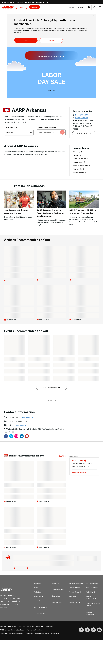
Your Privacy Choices (42, 633)
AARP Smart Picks (40, 607)
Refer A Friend (56, 602)
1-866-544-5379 (81, 115)
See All (61, 456)
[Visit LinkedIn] (99, 629)
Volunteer (37, 592)
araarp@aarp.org (81, 117)
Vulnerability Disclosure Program (11, 633)
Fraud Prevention (79, 159)
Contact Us (55, 583)
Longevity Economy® (90, 613)
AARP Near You (39, 614)
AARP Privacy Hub (14, 626)
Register (72, 7)
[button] (94, 7)
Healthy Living (78, 162)
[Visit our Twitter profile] (11, 436)
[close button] (93, 16)
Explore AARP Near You (46, 127)
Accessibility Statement (44, 626)
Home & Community (80, 165)
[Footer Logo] (11, 589)
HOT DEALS (78, 460)
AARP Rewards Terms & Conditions (12, 630)
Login (80, 7)
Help (89, 7)
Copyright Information (34, 630)
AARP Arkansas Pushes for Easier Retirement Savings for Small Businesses (50, 213)
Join (25, 40)
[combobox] (51, 132)
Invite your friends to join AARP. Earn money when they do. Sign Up (24, 2)
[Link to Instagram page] (16, 436)
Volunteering (77, 169)
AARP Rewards (39, 601)
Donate (36, 587)
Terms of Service (28, 626)
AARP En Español (57, 589)
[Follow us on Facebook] (6, 436)
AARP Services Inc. (75, 603)
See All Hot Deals (78, 472)
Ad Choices (29, 633)
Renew (51, 40)
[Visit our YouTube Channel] (27, 436)
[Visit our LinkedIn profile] (22, 436)
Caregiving (77, 155)
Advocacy (76, 152)
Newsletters (56, 596)
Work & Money (78, 172)
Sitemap (3, 626)
